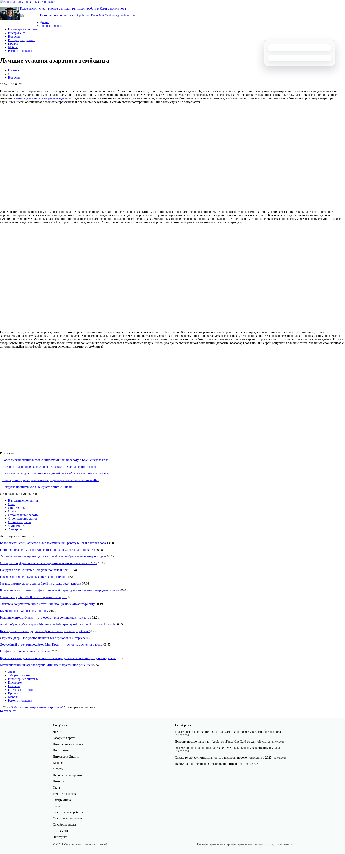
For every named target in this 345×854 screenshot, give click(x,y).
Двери (44, 22)
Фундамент (16, 525)
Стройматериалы (19, 522)
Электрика (15, 529)
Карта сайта (8, 711)
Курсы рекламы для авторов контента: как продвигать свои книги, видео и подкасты (58, 658)
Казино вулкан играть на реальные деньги (42, 98)
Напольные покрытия (23, 500)
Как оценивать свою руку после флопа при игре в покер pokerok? (45, 631)
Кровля (13, 43)
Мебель (13, 47)
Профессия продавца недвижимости (25, 651)
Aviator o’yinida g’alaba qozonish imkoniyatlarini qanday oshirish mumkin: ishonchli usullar (58, 624)
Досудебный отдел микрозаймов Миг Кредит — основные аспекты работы (51, 644)
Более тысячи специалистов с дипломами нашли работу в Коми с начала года (73, 8)
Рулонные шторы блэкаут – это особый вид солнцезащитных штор (45, 617)
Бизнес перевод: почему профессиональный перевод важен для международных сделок (60, 590)
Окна (11, 504)
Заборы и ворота (51, 25)
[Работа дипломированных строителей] (27, 1)
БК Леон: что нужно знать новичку (24, 610)
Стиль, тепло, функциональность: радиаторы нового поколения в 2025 (50, 480)
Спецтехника (17, 507)
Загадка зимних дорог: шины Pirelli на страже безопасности (40, 583)
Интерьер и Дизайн (21, 40)
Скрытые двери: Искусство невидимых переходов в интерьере (43, 638)
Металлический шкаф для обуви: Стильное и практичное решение (45, 665)
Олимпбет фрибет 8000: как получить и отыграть (33, 597)
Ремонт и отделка (20, 50)
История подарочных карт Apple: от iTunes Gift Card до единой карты (87, 15)
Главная (13, 70)
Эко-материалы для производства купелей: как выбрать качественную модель (55, 473)
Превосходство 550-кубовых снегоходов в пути (32, 576)
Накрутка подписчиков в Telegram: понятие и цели (37, 487)
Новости (14, 36)
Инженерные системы (23, 29)
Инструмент (16, 33)
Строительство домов (23, 518)
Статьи (13, 511)
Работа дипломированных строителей (38, 707)
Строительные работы (23, 515)
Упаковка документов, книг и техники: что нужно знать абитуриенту (47, 604)
